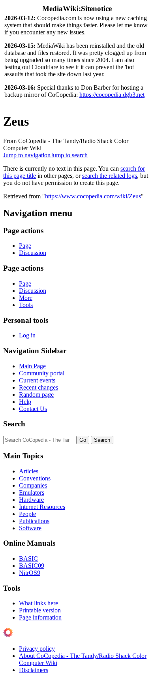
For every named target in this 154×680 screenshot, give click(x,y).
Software (30, 528)
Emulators (31, 492)
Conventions (35, 478)
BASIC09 (31, 565)
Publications (34, 521)
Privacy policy (37, 648)
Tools (26, 304)
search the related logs (109, 175)
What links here (38, 603)
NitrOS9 (29, 572)
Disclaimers (33, 670)
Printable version (40, 610)
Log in (27, 335)
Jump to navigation (27, 155)
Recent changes (38, 387)
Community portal (41, 373)
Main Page (32, 366)
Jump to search (69, 155)
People (27, 513)
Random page (36, 394)
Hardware (31, 499)
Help (25, 401)
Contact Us (33, 408)
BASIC (28, 558)
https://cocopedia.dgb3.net (112, 94)
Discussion (32, 252)
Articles (28, 471)
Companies (33, 485)
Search (14, 424)
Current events (37, 380)
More (25, 297)
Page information (40, 617)
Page (25, 245)
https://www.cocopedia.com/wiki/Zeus (93, 196)
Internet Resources (42, 506)
